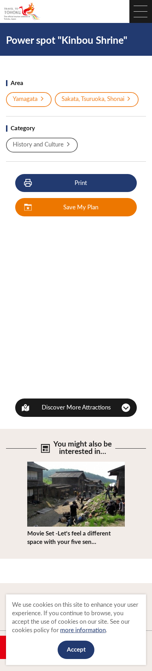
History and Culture (38, 145)
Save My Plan (80, 207)
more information (83, 630)
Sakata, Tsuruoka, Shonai (93, 99)
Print (81, 183)
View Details (43, 465)
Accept (76, 650)
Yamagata (25, 99)
